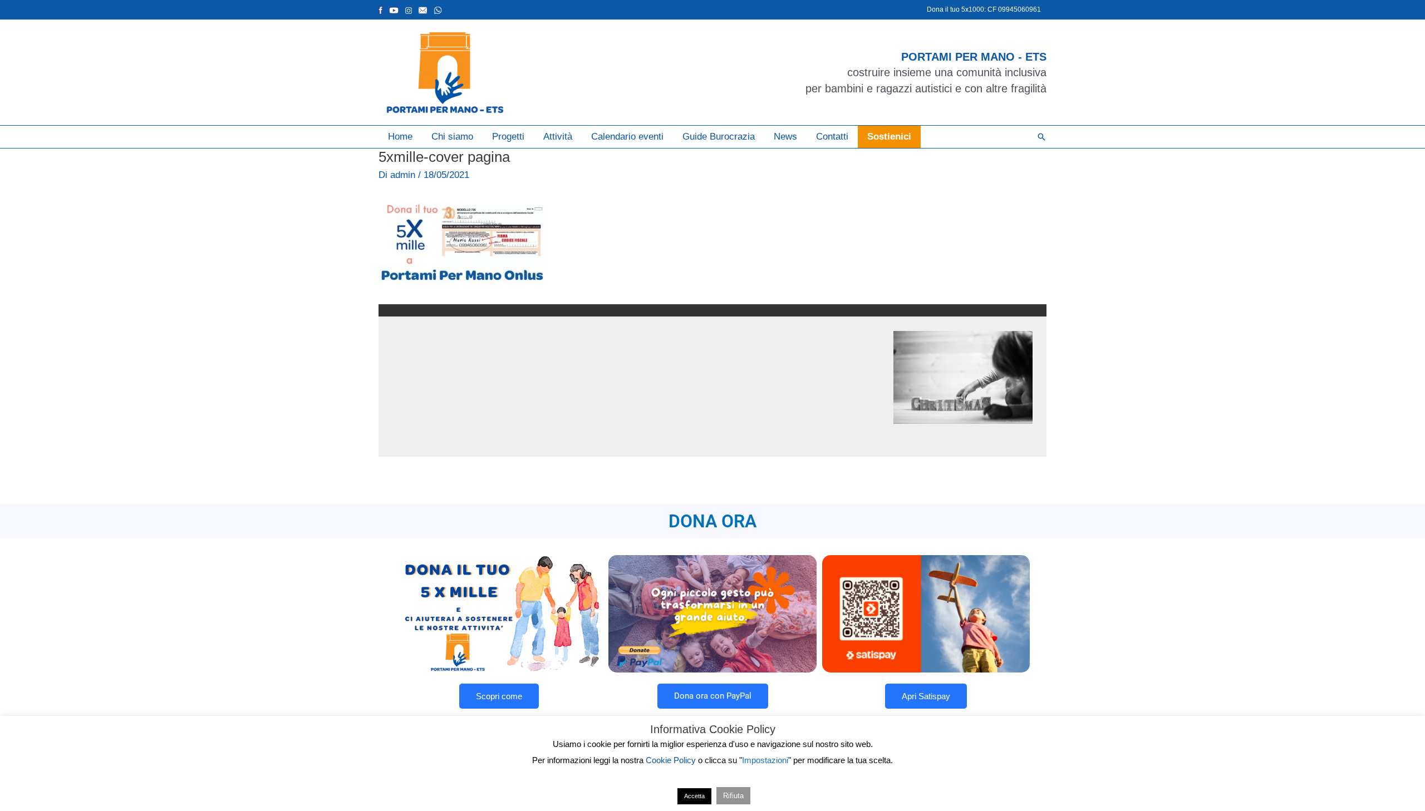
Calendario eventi (627, 136)
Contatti (832, 136)
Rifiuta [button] (733, 796)
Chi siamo (452, 136)
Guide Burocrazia (718, 136)
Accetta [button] (694, 796)
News (785, 136)
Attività (557, 136)
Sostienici (889, 136)
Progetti (508, 136)
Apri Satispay (926, 696)
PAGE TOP (1385, 777)
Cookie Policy (671, 760)
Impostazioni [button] (765, 760)
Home (400, 136)
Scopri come (499, 696)
